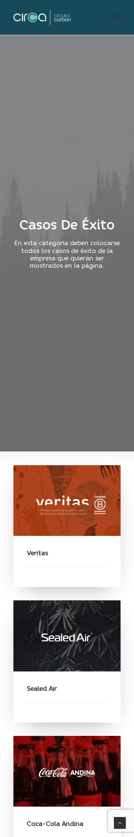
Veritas (37, 553)
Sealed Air (42, 688)
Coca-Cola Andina (55, 823)
